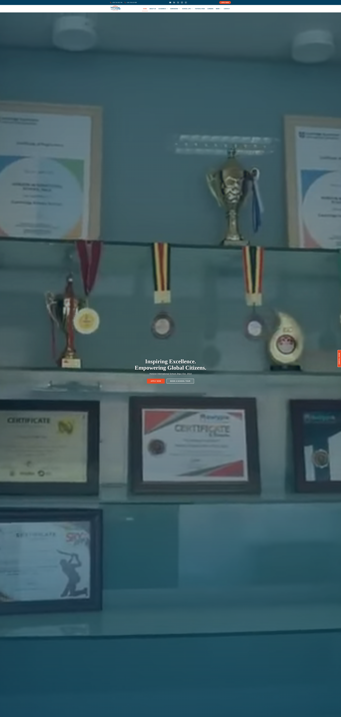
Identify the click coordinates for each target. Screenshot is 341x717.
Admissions (174, 8)
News (218, 8)
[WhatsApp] (185, 2)
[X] (178, 2)
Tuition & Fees (200, 8)
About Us (152, 8)
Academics (162, 8)
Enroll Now (339, 358)
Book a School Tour (180, 381)
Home (145, 8)
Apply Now (156, 381)
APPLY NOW (225, 2)
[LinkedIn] (174, 2)
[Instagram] (182, 2)
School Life (186, 8)
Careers (210, 8)
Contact (227, 8)
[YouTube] (170, 2)
